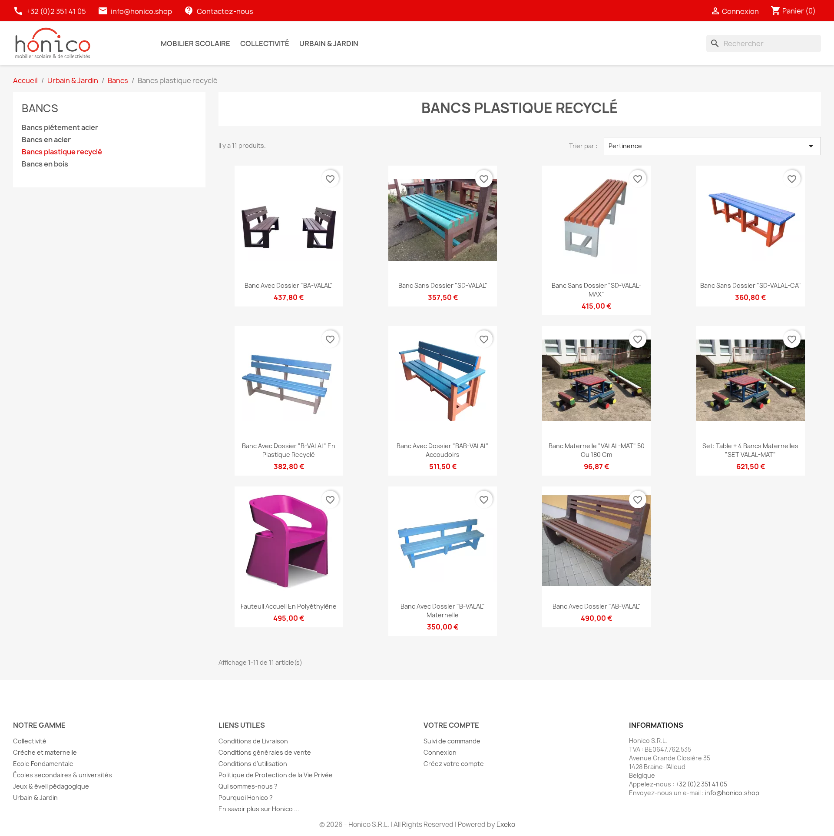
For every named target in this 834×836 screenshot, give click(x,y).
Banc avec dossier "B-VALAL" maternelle (442, 610)
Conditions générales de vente (264, 752)
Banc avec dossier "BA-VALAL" (289, 285)
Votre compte (451, 725)
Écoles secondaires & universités (62, 775)
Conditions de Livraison (253, 741)
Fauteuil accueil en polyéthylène (289, 606)
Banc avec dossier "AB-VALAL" (597, 606)
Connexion (440, 752)
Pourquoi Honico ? (245, 797)
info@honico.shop (141, 11)
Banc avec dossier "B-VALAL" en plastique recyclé (288, 450)
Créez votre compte (454, 763)
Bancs (40, 108)
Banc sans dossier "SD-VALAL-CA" (750, 285)
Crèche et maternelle (45, 752)
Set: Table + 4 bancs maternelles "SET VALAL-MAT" (750, 450)
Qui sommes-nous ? (248, 786)
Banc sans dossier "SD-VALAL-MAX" (596, 289)
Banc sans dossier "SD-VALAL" (442, 285)
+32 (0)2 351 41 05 (50, 11)
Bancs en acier (46, 139)
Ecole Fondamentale (43, 763)
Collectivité (29, 741)
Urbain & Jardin (35, 797)
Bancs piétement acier (60, 127)
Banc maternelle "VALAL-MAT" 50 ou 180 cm (597, 450)
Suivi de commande (452, 741)
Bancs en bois (45, 164)
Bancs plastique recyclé (62, 152)
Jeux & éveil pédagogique (51, 786)
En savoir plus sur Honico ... (258, 809)
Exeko (505, 824)
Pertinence (712, 146)
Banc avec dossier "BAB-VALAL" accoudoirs (443, 450)
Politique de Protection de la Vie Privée (275, 775)
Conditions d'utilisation (252, 763)
